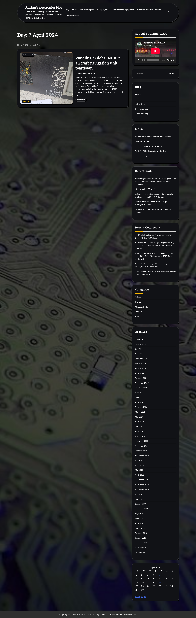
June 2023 (139, 392)
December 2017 (141, 543)
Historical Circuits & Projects (148, 10)
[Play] (138, 60)
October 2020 (141, 451)
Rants (137, 316)
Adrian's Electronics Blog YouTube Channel (153, 136)
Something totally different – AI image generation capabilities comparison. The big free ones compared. (155, 181)
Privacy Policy (141, 156)
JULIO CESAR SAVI (143, 253)
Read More (81, 100)
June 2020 (139, 465)
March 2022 (140, 412)
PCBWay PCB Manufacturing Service (150, 151)
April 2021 (139, 421)
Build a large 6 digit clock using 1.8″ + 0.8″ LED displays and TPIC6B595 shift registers (154, 246)
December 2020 (141, 441)
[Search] (169, 12)
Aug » (143, 596)
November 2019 (142, 484)
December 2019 (141, 480)
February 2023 (141, 407)
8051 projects (102, 10)
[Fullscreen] (172, 60)
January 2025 (140, 363)
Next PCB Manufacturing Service (148, 146)
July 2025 (139, 349)
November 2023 (142, 383)
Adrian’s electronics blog (43, 7)
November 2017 (142, 547)
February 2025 (141, 359)
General (138, 302)
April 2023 (139, 402)
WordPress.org (141, 114)
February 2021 (141, 431)
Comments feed (141, 109)
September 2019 (142, 489)
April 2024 (139, 373)
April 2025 (139, 354)
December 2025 (141, 339)
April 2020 (139, 475)
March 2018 (140, 528)
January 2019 (140, 504)
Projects (138, 311)
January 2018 (140, 538)
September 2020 (142, 455)
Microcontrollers (142, 307)
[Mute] (168, 60)
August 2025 (140, 344)
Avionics (26, 101)
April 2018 (139, 523)
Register (138, 94)
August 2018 (140, 514)
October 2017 (141, 552)
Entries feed (140, 104)
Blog (67, 10)
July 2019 (139, 494)
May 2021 (139, 417)
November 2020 (142, 446)
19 (160, 582)
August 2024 (140, 368)
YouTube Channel (73, 15)
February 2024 (141, 378)
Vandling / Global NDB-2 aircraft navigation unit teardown (97, 63)
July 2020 (139, 460)
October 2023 (141, 388)
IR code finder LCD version (146, 189)
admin (79, 73)
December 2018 (141, 509)
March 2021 (140, 426)
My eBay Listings (142, 141)
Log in (137, 99)
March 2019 (140, 499)
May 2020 (139, 470)
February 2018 (141, 533)
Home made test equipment (122, 10)
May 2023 (139, 397)
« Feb (137, 596)
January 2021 (140, 436)
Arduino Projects (87, 10)
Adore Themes (129, 614)
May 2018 (139, 518)
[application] (155, 51)
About (74, 10)
